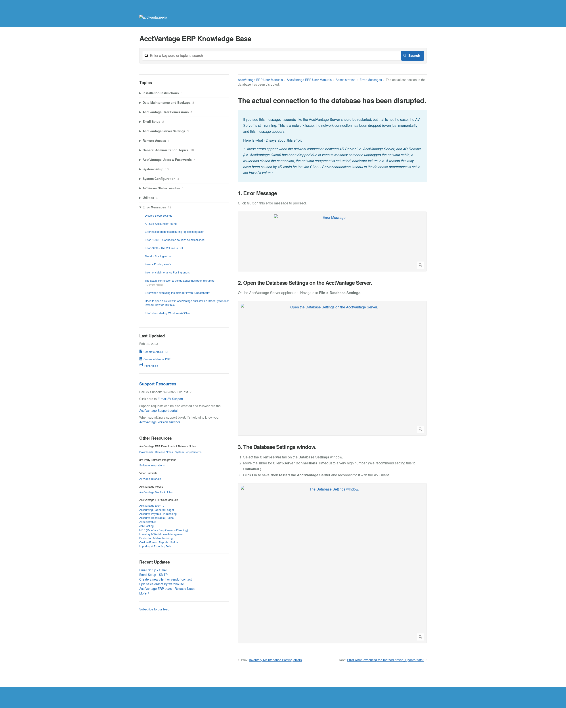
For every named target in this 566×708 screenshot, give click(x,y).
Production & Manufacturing (156, 538)
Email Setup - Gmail (153, 570)
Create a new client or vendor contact (165, 579)
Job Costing (146, 526)
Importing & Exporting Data (155, 546)
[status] (332, 146)
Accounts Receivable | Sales (156, 517)
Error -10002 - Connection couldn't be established (175, 240)
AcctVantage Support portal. (158, 410)
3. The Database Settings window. (277, 447)
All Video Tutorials (150, 479)
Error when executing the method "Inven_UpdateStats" (385, 660)
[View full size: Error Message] (332, 241)
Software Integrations (152, 465)
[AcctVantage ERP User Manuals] (153, 17)
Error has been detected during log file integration (174, 231)
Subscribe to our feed (154, 609)
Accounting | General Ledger (156, 510)
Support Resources (157, 384)
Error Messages (370, 79)
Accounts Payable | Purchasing (158, 514)
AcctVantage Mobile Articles (156, 492)
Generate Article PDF (156, 352)
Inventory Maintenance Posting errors (275, 660)
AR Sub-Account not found (161, 223)
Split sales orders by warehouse (161, 584)
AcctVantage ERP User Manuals (260, 79)
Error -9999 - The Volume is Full (164, 248)
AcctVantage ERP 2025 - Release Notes (167, 588)
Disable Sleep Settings (158, 215)
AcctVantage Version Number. (160, 422)
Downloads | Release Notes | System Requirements (170, 452)
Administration (346, 79)
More (143, 593)
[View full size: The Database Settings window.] (332, 563)
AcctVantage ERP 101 (152, 505)
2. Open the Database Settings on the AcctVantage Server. (305, 282)
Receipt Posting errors (158, 256)
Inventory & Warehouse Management (161, 534)
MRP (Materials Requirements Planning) (163, 530)
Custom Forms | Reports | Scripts (158, 542)
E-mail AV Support (170, 398)
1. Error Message (257, 193)
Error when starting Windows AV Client (168, 313)
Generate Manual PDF (156, 359)
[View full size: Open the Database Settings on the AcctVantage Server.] (332, 368)
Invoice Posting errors (158, 264)
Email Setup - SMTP (153, 574)
